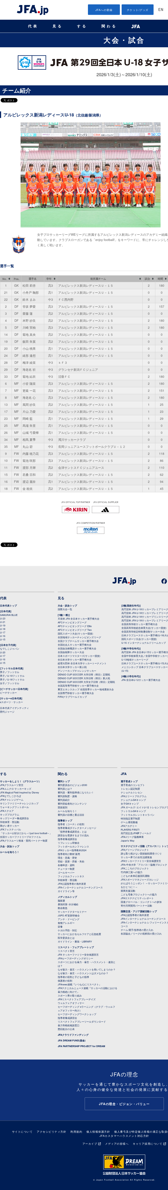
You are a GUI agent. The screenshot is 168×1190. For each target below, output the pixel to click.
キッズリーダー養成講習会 (14, 818)
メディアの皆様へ (117, 1143)
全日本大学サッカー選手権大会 (74, 659)
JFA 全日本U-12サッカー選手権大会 (140, 680)
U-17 (2, 632)
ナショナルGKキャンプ (133, 800)
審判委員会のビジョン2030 (72, 785)
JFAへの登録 (104, 10)
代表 (33, 26)
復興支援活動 (128, 890)
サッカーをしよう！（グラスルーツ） (20, 781)
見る (57, 26)
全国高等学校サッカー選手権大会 (139, 624)
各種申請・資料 (66, 865)
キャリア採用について (147, 1143)
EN (160, 9)
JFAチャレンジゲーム (11, 799)
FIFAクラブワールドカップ (72, 696)
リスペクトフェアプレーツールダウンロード (82, 1021)
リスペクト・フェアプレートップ (76, 947)
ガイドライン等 (66, 891)
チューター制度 (66, 868)
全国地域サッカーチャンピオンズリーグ (79, 637)
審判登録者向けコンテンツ (72, 803)
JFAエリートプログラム (134, 796)
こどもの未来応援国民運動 (135, 875)
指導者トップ (65, 820)
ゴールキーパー (66, 872)
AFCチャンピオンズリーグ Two (75, 629)
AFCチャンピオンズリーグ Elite (75, 626)
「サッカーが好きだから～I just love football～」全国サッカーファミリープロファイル (26, 834)
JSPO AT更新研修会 (69, 915)
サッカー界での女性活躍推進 (136, 857)
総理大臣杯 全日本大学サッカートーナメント (82, 663)
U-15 (2, 639)
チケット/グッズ (138, 10)
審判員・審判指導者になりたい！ (76, 792)
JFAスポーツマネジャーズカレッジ (140, 879)
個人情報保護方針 (98, 1131)
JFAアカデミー (129, 826)
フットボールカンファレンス (73, 846)
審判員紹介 (64, 800)
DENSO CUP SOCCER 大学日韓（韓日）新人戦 (84, 678)
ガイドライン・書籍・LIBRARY (75, 941)
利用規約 (76, 1131)
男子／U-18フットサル (12, 679)
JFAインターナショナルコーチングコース (80, 887)
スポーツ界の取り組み (70, 995)
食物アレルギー (66, 923)
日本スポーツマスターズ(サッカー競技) (79, 655)
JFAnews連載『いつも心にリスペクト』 (79, 984)
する (82, 26)
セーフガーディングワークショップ (77, 1014)
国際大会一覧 (65, 609)
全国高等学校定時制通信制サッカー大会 (143, 631)
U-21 (2, 622)
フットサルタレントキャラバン (137, 814)
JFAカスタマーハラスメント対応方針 (124, 1135)
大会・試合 (124, 40)
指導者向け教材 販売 (69, 854)
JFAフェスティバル (10, 829)
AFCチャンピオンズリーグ (72, 622)
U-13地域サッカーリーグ (134, 659)
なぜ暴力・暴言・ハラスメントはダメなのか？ (83, 973)
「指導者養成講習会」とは (72, 831)
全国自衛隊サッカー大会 (71, 652)
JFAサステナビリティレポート (137, 898)
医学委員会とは (66, 937)
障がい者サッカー (9, 825)
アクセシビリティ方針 (51, 1131)
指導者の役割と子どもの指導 (73, 977)
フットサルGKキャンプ (133, 811)
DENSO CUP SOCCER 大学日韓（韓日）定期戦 (84, 674)
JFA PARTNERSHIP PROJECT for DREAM (81, 1046)
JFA (124, 773)
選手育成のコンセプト (133, 785)
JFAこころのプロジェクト (135, 868)
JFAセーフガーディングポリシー (75, 958)
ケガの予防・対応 (67, 930)
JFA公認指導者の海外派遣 (72, 883)
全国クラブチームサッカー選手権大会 (78, 641)
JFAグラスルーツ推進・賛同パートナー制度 (23, 840)
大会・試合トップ (67, 605)
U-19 (2, 625)
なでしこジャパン (9, 648)
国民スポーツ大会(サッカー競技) (75, 633)
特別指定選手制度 (130, 818)
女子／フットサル (9, 683)
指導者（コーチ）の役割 (71, 824)
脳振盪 (61, 900)
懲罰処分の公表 (66, 1029)
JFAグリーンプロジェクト (135, 849)
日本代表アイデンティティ (14, 708)
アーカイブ (89, 1143)
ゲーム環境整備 (129, 822)
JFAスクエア (7, 810)
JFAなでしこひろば (10, 796)
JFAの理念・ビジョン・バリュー (124, 1104)
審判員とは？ (65, 788)
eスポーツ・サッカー (11, 702)
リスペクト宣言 (66, 951)
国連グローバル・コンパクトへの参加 (141, 901)
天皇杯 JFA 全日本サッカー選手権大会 (78, 618)
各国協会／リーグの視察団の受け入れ (141, 933)
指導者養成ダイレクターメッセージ (77, 828)
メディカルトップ (67, 896)
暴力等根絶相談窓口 (68, 1025)
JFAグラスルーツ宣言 (11, 785)
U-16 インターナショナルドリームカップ (143, 642)
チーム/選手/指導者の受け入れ (137, 930)
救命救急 (62, 908)
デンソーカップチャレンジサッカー (77, 670)
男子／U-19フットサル (12, 675)
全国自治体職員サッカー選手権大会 (77, 648)
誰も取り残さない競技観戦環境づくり (141, 853)
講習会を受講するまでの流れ (73, 835)
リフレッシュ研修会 (68, 842)
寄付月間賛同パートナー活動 (136, 905)
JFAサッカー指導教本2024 (72, 850)
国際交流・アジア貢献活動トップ (139, 911)
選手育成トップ (129, 781)
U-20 (2, 652)
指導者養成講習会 (67, 839)
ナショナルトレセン (131, 792)
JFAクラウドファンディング (73, 1034)
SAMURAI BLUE (9, 615)
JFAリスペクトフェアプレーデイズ (77, 999)
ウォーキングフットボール (14, 807)
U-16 (2, 636)
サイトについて (22, 1131)
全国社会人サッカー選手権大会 (74, 644)
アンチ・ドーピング (68, 919)
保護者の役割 (65, 980)
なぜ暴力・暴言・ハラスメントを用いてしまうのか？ (87, 969)
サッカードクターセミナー (72, 911)
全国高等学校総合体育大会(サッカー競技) (143, 627)
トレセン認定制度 (130, 788)
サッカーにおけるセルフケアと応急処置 (79, 934)
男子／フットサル (9, 672)
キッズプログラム (9, 814)
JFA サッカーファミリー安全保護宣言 (78, 954)
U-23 (2, 618)
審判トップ (64, 781)
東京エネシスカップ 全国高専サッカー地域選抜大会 (86, 689)
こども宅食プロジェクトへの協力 (139, 894)
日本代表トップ (8, 605)
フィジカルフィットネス (71, 876)
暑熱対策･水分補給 (68, 904)
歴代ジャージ (7, 711)
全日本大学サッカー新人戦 (72, 667)
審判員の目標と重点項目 (71, 814)
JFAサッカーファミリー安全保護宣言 (141, 861)
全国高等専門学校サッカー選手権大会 (78, 685)
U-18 (2, 629)
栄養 (60, 926)
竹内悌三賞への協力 (131, 872)
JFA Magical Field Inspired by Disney (19, 792)
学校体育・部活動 (9, 822)
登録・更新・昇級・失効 (71, 861)
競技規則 (62, 807)
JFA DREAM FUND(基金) (72, 1040)
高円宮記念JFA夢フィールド (136, 833)
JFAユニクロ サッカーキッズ (15, 788)
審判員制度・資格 (67, 796)
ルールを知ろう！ (9, 852)
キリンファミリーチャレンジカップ (19, 803)
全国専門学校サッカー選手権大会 (76, 693)
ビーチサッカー (8, 692)
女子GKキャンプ (130, 803)
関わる (109, 26)
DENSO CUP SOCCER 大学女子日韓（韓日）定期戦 (86, 682)
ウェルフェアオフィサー (71, 1003)
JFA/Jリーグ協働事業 (132, 836)
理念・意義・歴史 (67, 857)
